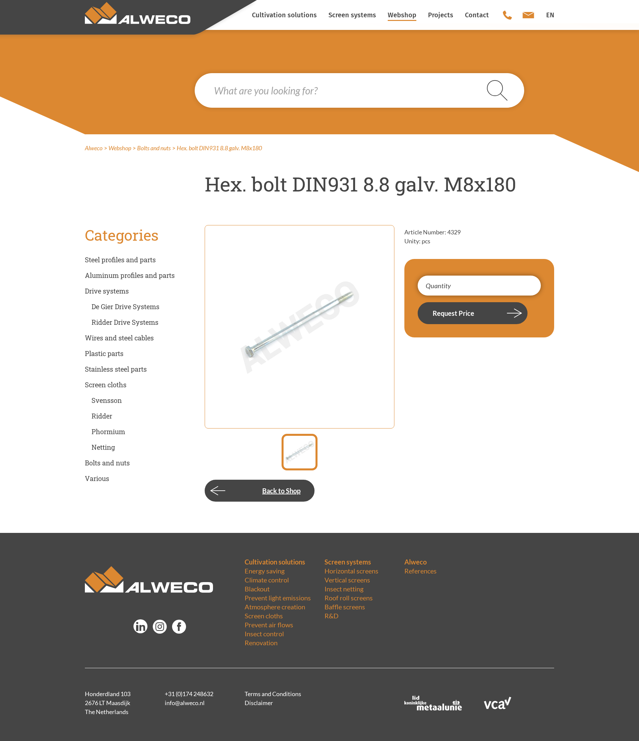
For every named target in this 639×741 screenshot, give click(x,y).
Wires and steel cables (119, 337)
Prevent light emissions (278, 598)
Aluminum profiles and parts (130, 275)
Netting (103, 447)
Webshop (119, 148)
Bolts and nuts (154, 148)
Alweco (94, 148)
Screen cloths (105, 384)
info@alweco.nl (185, 702)
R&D (331, 616)
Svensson (107, 400)
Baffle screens (344, 607)
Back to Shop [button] (281, 491)
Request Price (453, 313)
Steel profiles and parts (120, 259)
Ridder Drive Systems (125, 322)
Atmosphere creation (275, 607)
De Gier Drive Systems (125, 306)
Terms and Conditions (273, 693)
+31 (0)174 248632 (189, 693)
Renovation (261, 643)
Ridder (102, 416)
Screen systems (347, 562)
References (420, 571)
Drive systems (107, 291)
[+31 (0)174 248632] (507, 15)
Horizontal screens (351, 571)
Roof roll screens (348, 598)
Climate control (267, 580)
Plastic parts (104, 353)
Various (97, 478)
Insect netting (343, 589)
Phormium (108, 431)
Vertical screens (347, 580)
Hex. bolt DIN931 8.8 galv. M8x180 (219, 148)
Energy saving (265, 571)
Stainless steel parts (116, 369)
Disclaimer (259, 702)
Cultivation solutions (275, 562)
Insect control (264, 634)
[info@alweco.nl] (528, 15)
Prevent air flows (269, 625)
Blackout (257, 589)
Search (505, 90)
